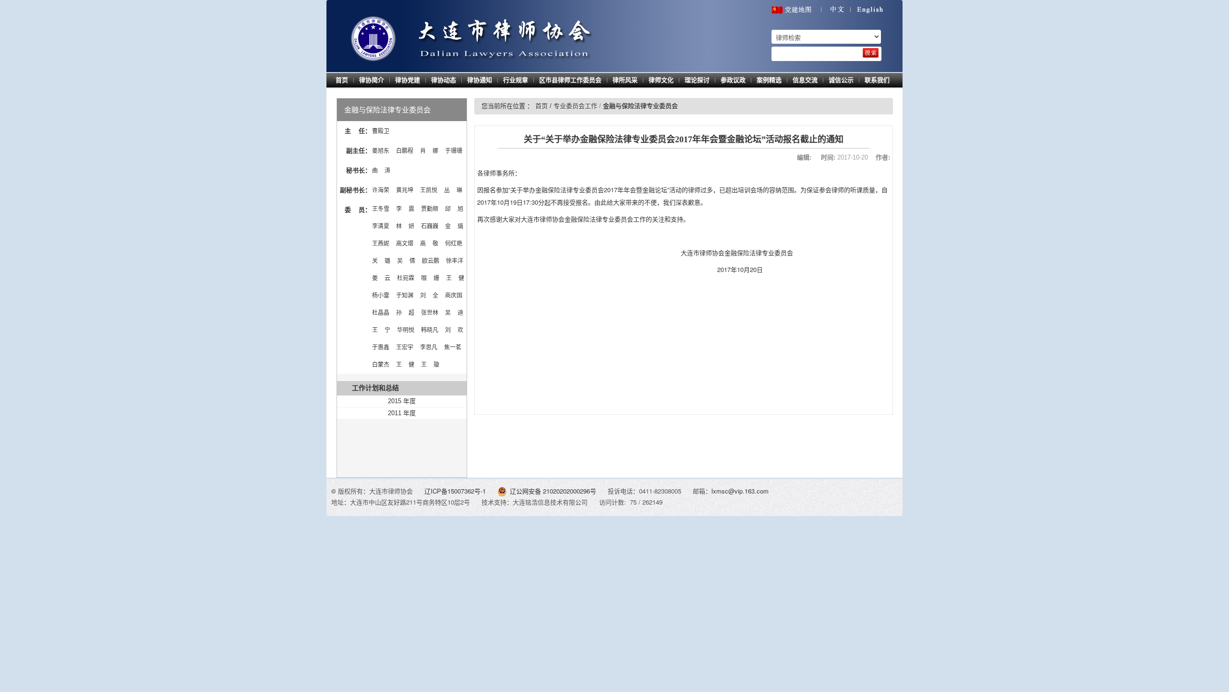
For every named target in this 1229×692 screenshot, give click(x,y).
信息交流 (805, 80)
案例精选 (769, 80)
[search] (871, 53)
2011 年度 (402, 413)
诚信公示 (841, 80)
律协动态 (443, 80)
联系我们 (877, 80)
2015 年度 (402, 401)
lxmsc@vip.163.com (740, 490)
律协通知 (479, 80)
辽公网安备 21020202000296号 (553, 490)
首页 (342, 80)
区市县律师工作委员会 (570, 80)
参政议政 (733, 80)
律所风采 (625, 80)
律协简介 (371, 80)
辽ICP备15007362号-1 (456, 490)
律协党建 (407, 80)
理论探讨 (697, 80)
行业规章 (515, 80)
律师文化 (661, 80)
